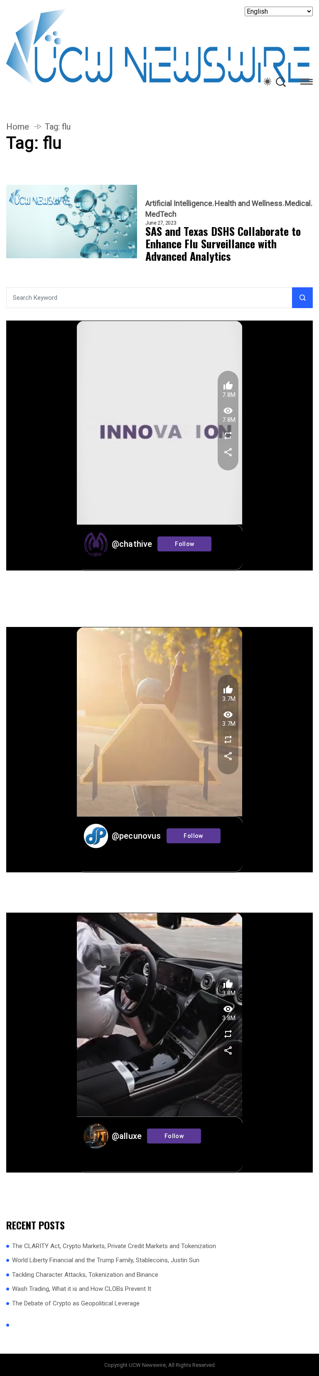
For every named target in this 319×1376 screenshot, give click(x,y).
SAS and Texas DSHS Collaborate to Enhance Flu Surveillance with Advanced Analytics (223, 243)
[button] (306, 83)
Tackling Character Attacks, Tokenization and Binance (85, 1274)
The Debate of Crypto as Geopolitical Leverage (76, 1303)
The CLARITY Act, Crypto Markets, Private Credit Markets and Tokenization (114, 1246)
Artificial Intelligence (178, 203)
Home (17, 127)
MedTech (161, 214)
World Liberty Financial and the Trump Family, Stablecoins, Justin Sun (105, 1260)
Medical (298, 203)
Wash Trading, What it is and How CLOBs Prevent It (81, 1289)
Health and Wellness (248, 203)
